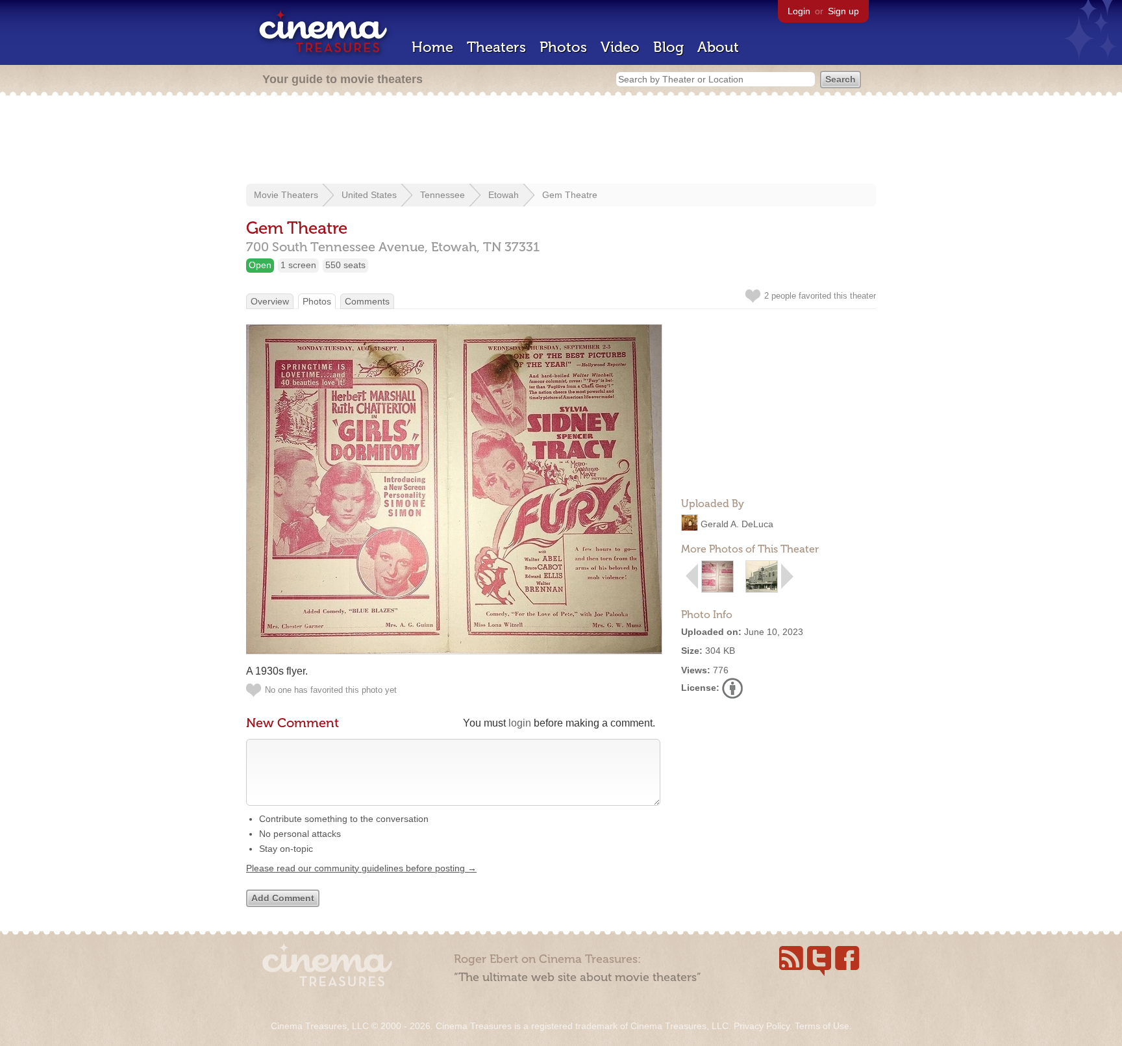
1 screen (298, 265)
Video (620, 47)
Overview (270, 301)
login (519, 722)
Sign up (843, 11)
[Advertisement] (561, 141)
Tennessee (442, 195)
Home (432, 47)
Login (799, 11)
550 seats (345, 265)
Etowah (503, 195)
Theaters (496, 47)
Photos (563, 47)
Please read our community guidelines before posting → (361, 868)
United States (369, 195)
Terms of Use (822, 1026)
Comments (367, 301)
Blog (668, 47)
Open (260, 265)
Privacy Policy (762, 1026)
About (718, 47)
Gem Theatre (569, 195)
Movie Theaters (286, 195)
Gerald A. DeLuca (737, 524)
